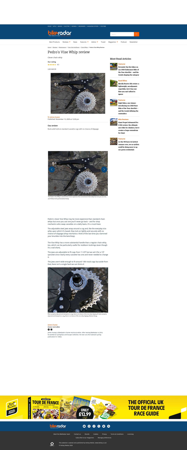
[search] (136, 34)
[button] (78, 175)
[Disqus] (80, 368)
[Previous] (52, 169)
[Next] (104, 169)
